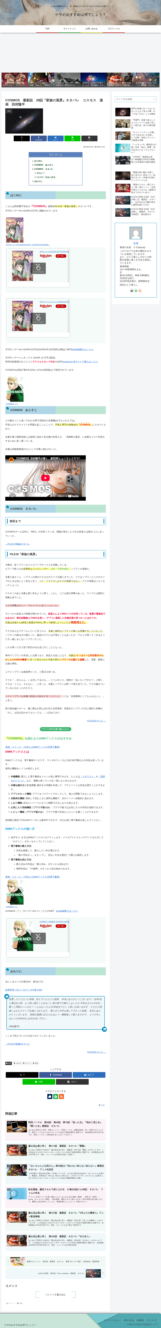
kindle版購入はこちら (83, 349)
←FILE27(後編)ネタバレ (17, 544)
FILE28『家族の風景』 (47, 177)
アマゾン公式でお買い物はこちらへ (56, 729)
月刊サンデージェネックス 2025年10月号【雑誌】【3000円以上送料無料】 (65, 302)
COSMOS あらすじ (43, 165)
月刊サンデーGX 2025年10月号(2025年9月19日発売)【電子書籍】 (62, 252)
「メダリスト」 (88, 776)
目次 (51, 154)
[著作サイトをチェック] (49, 1096)
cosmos (18, 1063)
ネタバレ (28, 1063)
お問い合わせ (129, 1320)
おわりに (38, 181)
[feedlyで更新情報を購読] (55, 1096)
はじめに (38, 161)
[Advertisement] (80, 52)
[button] (89, 138)
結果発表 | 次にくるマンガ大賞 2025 (23, 990)
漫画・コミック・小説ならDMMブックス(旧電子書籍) (32, 747)
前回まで (41, 173)
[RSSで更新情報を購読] (61, 1096)
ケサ (135, 243)
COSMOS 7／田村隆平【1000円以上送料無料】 (56, 922)
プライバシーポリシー (112, 1320)
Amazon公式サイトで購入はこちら (80, 361)
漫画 (9, 1063)
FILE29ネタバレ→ (96, 721)
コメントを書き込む (55, 1294)
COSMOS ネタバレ (43, 169)
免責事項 (140, 1320)
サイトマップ (152, 1320)
